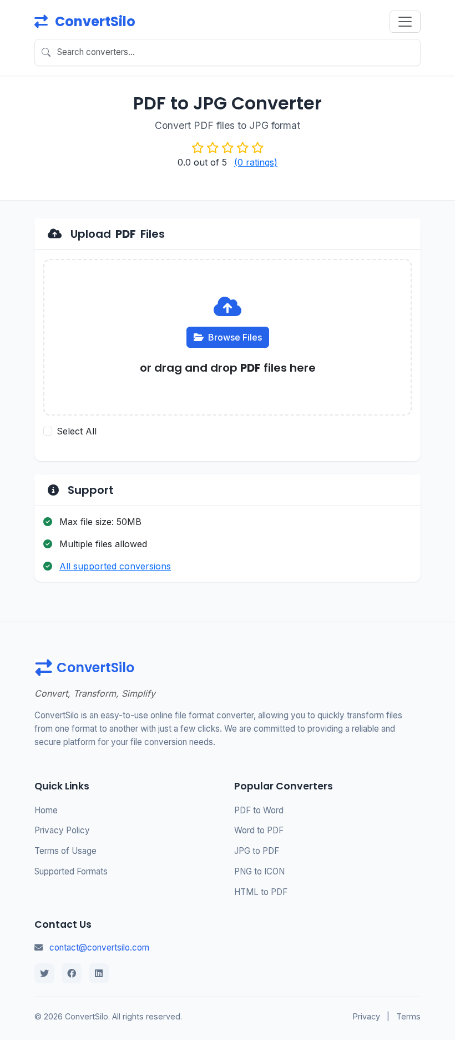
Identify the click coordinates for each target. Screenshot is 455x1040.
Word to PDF (259, 830)
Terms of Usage (65, 851)
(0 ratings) (255, 162)
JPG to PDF (256, 851)
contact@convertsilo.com (99, 947)
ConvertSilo (93, 21)
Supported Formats (71, 871)
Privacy (366, 1016)
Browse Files (235, 337)
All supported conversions (115, 566)
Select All (77, 431)
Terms (408, 1016)
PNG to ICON (259, 871)
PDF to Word (259, 810)
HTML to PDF (260, 892)
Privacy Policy (62, 830)
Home (46, 810)
